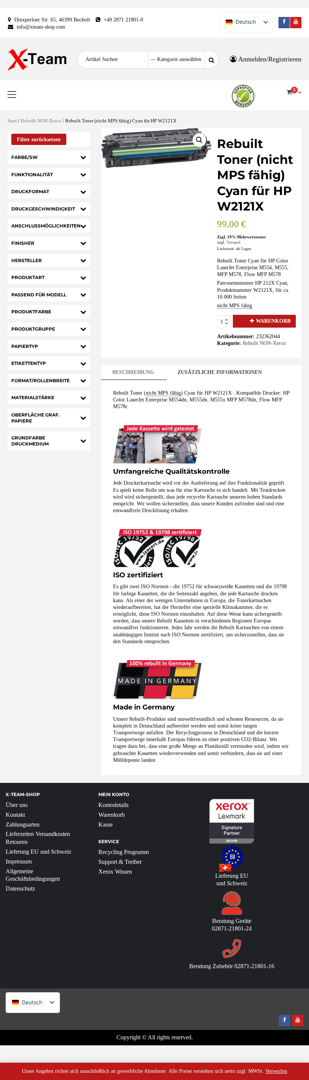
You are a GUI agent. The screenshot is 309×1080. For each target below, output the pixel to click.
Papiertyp (24, 346)
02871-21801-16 (254, 966)
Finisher (22, 243)
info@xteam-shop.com (41, 27)
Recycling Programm (123, 852)
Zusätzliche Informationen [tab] (219, 372)
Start (12, 121)
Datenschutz (20, 888)
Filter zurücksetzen (39, 139)
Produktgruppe (33, 329)
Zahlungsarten (23, 824)
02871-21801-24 (232, 928)
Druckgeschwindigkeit (43, 209)
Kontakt (15, 815)
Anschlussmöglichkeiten (46, 226)
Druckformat (30, 191)
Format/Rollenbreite (40, 380)
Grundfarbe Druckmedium (30, 441)
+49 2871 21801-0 (123, 20)
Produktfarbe (31, 311)
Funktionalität (32, 174)
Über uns (17, 805)
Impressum (19, 861)
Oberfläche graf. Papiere (35, 418)
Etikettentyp (28, 363)
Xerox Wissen (115, 871)
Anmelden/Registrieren (269, 59)
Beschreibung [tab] (133, 372)
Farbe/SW (24, 157)
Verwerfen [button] (276, 1071)
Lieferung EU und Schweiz (38, 851)
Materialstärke (32, 397)
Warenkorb (273, 321)
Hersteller (26, 260)
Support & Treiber (120, 862)
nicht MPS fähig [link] (234, 305)
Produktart (27, 277)
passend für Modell (38, 294)
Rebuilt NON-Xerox (41, 121)
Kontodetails (113, 805)
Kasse (105, 824)
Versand (233, 242)
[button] (199, 140)
